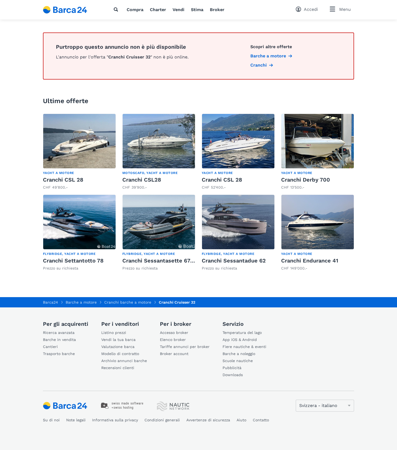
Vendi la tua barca (118, 339)
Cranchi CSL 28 (63, 179)
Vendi (178, 9)
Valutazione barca (117, 346)
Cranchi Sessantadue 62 (234, 260)
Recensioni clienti (117, 368)
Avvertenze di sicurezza (208, 420)
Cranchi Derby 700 (305, 179)
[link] (79, 152)
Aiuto (241, 420)
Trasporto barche (59, 354)
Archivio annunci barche (124, 361)
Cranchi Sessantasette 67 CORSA (166, 260)
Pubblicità (232, 368)
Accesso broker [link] (174, 332)
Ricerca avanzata (59, 332)
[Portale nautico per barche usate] (69, 10)
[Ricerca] (117, 9)
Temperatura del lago (242, 332)
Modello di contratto (120, 354)
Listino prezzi (113, 332)
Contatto (261, 420)
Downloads (233, 375)
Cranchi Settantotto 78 (73, 260)
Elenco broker (173, 339)
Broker (217, 9)
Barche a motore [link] (268, 55)
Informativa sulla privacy (115, 420)
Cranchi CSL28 (141, 179)
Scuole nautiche (238, 361)
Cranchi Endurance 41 (309, 260)
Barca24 (50, 302)
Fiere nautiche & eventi (244, 346)
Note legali (76, 420)
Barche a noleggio (239, 354)
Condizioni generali (162, 420)
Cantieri (50, 346)
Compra (135, 9)
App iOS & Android (240, 339)
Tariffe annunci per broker (185, 346)
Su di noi (51, 420)
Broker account (174, 354)
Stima (197, 9)
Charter (158, 9)
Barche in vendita (59, 339)
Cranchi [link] (258, 65)
